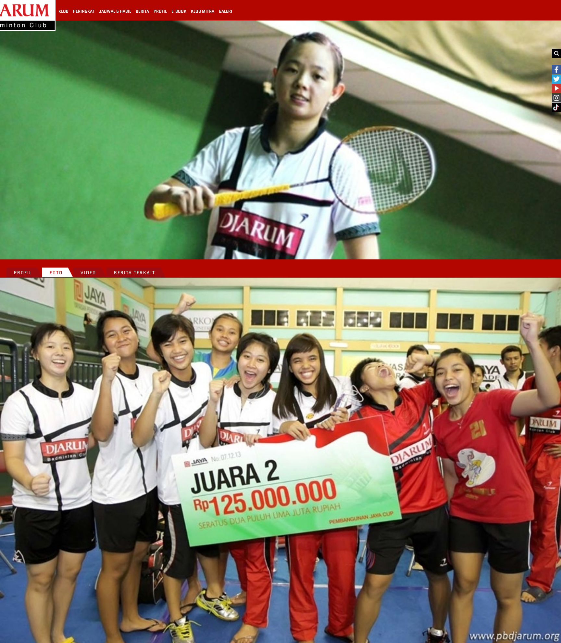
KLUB (63, 11)
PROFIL (160, 11)
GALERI (225, 11)
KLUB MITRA (202, 11)
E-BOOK (178, 11)
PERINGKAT (83, 11)
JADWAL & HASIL (115, 11)
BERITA (142, 11)
